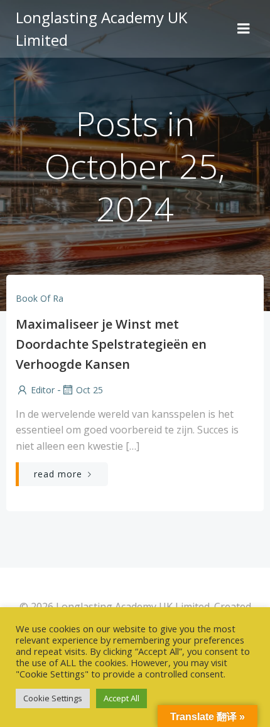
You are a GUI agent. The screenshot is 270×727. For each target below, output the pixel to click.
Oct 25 (89, 390)
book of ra (39, 298)
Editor (43, 390)
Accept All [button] (121, 698)
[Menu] (243, 29)
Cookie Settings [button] (52, 698)
